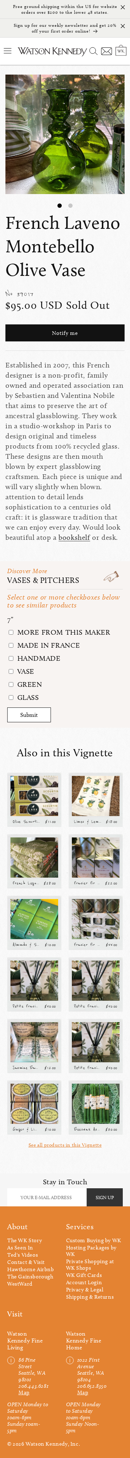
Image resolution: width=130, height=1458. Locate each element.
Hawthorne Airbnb (30, 1269)
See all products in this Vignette (65, 1145)
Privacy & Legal (85, 1289)
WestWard (19, 1284)
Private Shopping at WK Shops (90, 1264)
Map (24, 1392)
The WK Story (24, 1240)
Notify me (65, 333)
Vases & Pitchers (43, 580)
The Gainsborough (30, 1276)
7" (10, 619)
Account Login (84, 1282)
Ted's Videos (22, 1255)
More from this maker (62, 632)
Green (28, 684)
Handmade (37, 658)
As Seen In (20, 1247)
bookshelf (74, 537)
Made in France (47, 645)
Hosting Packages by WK (91, 1250)
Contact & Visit (26, 1262)
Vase (24, 671)
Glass (27, 697)
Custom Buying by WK (93, 1240)
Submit (29, 714)
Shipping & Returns (90, 1297)
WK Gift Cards (84, 1275)
